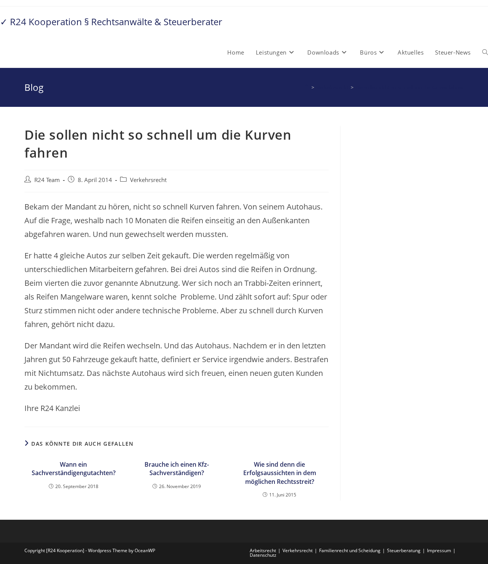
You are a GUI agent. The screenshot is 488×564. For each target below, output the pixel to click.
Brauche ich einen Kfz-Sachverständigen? (176, 468)
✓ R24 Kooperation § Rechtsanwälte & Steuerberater (111, 21)
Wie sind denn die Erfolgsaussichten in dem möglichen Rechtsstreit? (279, 473)
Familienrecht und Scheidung (349, 550)
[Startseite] (306, 87)
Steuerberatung (404, 550)
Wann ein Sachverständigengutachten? (74, 468)
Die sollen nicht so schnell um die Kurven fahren (410, 87)
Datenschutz (263, 555)
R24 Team (47, 180)
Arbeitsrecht (263, 550)
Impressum (439, 550)
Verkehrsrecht (148, 180)
